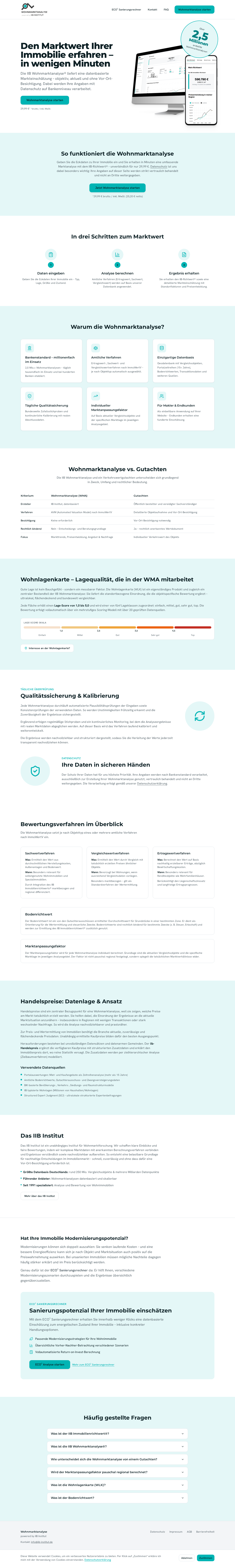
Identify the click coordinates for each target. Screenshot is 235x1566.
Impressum (175, 1531)
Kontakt (152, 9)
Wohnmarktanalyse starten (194, 9)
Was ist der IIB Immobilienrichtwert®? (80, 1433)
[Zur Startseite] (34, 9)
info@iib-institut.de (42, 1542)
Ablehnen (186, 1558)
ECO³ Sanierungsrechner (126, 9)
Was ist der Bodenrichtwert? (72, 1498)
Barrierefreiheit (205, 1531)
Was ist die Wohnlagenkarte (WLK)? (78, 1485)
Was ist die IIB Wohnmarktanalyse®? (79, 1446)
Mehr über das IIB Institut (39, 1196)
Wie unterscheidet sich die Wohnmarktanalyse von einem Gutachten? (104, 1459)
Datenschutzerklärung (152, 783)
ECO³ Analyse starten (49, 1364)
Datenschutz (158, 166)
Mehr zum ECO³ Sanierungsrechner (93, 1364)
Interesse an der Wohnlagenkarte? (49, 648)
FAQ (166, 9)
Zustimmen (205, 1558)
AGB (189, 1531)
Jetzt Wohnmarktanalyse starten (117, 188)
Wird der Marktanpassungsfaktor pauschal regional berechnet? (99, 1472)
